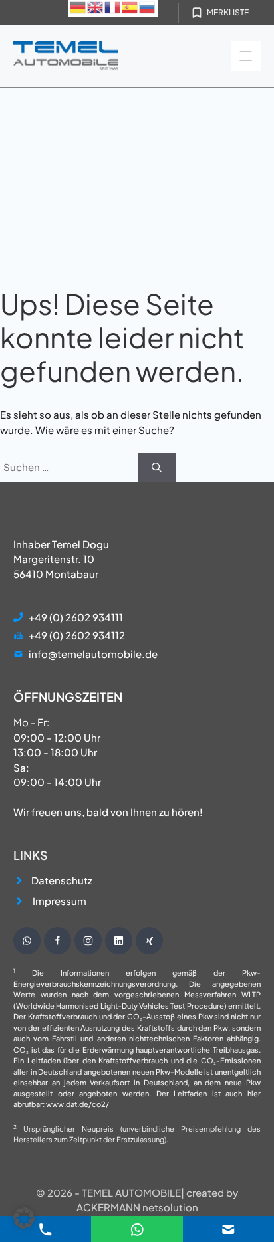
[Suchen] (157, 467)
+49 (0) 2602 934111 (76, 617)
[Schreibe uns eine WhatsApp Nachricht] (27, 940)
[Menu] (246, 56)
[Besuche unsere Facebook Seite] (57, 940)
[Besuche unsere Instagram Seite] (88, 940)
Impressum (59, 900)
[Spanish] (130, 6)
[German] (78, 6)
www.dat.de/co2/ (77, 1104)
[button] (24, 1218)
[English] (95, 6)
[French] (113, 6)
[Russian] (147, 6)
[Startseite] (65, 56)
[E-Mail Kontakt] (137, 1227)
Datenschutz (61, 880)
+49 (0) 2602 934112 (77, 635)
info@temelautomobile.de (93, 653)
